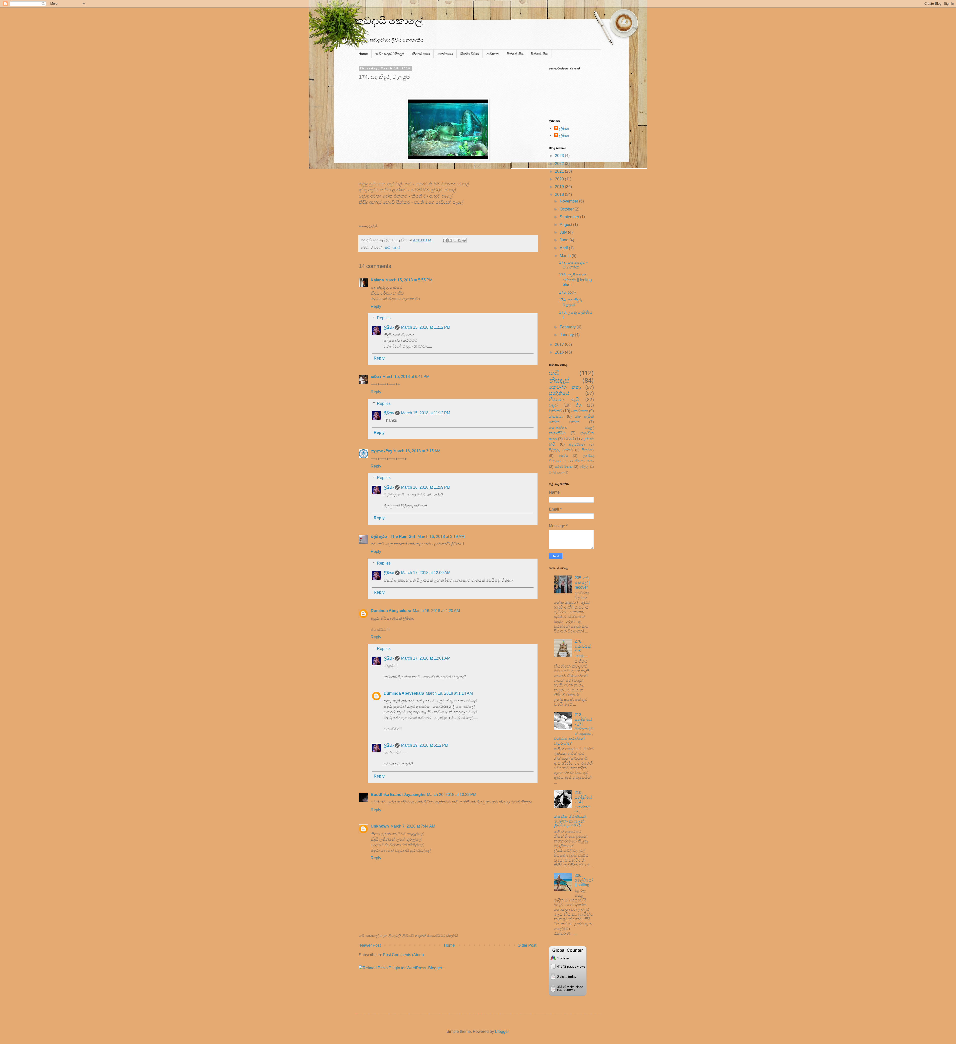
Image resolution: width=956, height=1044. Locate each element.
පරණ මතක (564, 467)
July (564, 232)
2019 (560, 187)
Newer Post (370, 945)
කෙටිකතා (445, 54)
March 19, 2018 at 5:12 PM (424, 745)
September (570, 217)
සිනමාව (588, 450)
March (566, 256)
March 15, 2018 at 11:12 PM (425, 327)
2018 (560, 194)
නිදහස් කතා (421, 54)
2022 (560, 163)
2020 (560, 179)
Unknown (380, 826)
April (564, 248)
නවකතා (492, 54)
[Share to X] (454, 240)
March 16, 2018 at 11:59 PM (425, 487)
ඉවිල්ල (584, 467)
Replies (384, 318)
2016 (560, 352)
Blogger (502, 1031)
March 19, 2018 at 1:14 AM (449, 693)
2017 (560, 344)
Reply (376, 306)
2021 (560, 171)
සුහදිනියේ (559, 393)
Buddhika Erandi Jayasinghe (398, 794)
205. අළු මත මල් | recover (582, 582)
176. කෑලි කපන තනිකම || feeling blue (575, 279)
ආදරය (563, 456)
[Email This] (445, 240)
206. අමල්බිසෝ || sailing (584, 880)
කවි (387, 247)
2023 (560, 156)
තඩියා (376, 376)
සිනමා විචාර (469, 54)
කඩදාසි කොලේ (389, 20)
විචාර (569, 439)
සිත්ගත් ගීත (515, 54)
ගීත (578, 405)
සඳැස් (396, 247)
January (567, 335)
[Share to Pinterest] (464, 240)
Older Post (527, 945)
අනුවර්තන (577, 444)
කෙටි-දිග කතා (565, 387)
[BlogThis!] (449, 240)
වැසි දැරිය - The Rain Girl (393, 536)
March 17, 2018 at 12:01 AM (425, 658)
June (564, 240)
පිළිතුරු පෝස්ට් (561, 450)
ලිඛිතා (389, 327)
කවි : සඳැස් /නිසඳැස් (389, 54)
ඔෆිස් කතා (556, 472)
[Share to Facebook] (459, 240)
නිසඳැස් (559, 380)
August (566, 224)
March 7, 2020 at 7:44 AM (412, 826)
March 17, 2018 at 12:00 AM (425, 573)
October (567, 209)
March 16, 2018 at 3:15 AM (416, 451)
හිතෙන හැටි (564, 399)
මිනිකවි (555, 411)
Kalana (377, 280)
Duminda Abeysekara (391, 611)
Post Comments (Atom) (403, 955)
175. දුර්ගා (567, 292)
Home (363, 54)
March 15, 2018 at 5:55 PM (408, 280)
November (569, 201)
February (568, 327)
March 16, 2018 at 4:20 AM (436, 611)
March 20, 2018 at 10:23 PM (451, 794)
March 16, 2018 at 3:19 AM (441, 536)
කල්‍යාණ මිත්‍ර (381, 451)
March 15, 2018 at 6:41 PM (405, 376)
